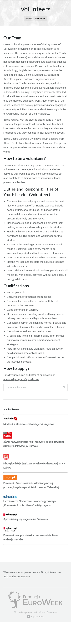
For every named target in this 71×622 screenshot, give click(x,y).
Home (29, 18)
